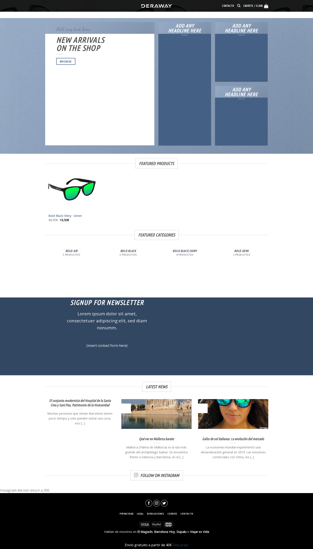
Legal (140, 513)
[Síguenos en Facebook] (148, 503)
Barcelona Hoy (164, 532)
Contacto (228, 5)
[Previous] (45, 268)
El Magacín (144, 532)
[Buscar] (238, 6)
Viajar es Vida (199, 532)
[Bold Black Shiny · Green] (71, 196)
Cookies (172, 513)
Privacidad (127, 513)
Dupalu (182, 532)
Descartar (180, 545)
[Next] (267, 268)
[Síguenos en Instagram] (156, 503)
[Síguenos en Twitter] (164, 503)
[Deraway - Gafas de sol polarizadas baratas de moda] (156, 6)
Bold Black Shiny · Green (65, 216)
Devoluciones (155, 513)
